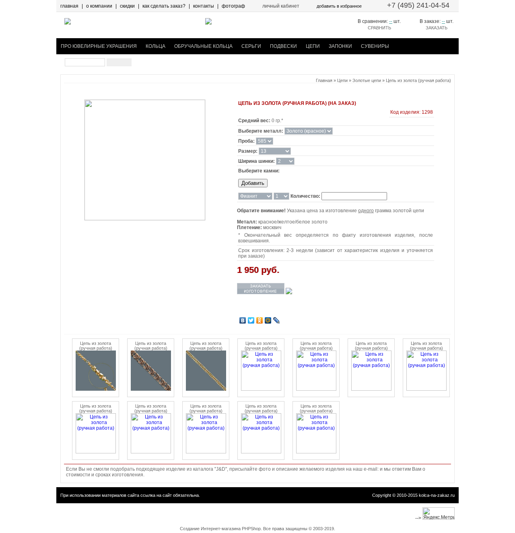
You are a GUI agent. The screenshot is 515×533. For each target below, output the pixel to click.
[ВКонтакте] (243, 320)
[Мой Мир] (268, 320)
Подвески (283, 46)
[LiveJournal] (276, 320)
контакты (203, 6)
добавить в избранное (339, 6)
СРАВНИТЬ (379, 27)
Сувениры (375, 46)
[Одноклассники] (259, 320)
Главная (324, 80)
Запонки (340, 46)
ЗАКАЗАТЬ (436, 27)
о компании (99, 6)
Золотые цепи (366, 80)
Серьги (251, 46)
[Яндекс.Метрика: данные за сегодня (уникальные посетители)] (438, 513)
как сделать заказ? (163, 6)
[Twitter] (251, 320)
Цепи (313, 46)
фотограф (233, 6)
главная (69, 6)
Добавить (252, 183)
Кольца (155, 46)
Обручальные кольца (203, 46)
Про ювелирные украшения (99, 46)
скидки (127, 6)
